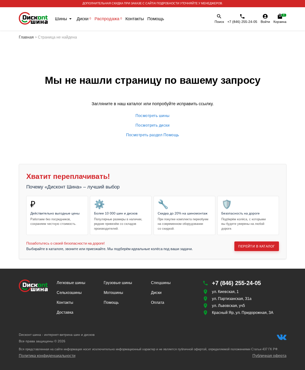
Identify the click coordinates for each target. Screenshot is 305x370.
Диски (84, 18)
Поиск (219, 22)
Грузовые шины (118, 283)
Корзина (279, 19)
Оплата (157, 302)
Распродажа (108, 18)
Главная (26, 37)
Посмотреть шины (153, 116)
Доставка (65, 312)
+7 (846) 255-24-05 (242, 22)
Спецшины (161, 283)
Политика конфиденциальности (47, 356)
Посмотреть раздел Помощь (152, 135)
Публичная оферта (269, 356)
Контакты (134, 18)
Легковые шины (71, 283)
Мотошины (113, 293)
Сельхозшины (69, 293)
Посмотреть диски (152, 125)
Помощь (155, 18)
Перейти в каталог (256, 246)
